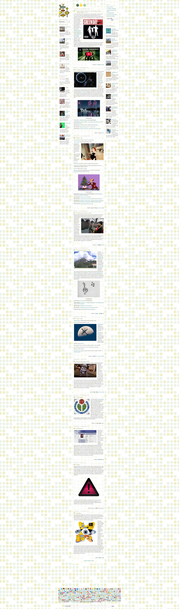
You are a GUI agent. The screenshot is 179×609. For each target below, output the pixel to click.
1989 (95, 596)
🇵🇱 (64, 595)
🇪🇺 (75, 590)
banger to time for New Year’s (86, 196)
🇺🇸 (70, 589)
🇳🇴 (62, 592)
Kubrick (103, 595)
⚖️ (92, 356)
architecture (61, 591)
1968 (78, 594)
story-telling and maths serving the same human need (89, 307)
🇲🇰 (92, 600)
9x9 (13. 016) (67, 99)
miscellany (79, 513)
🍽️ (97, 356)
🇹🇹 (99, 601)
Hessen (117, 591)
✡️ (118, 596)
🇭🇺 (120, 596)
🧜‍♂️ (76, 596)
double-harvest (76, 143)
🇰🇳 (66, 601)
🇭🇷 (94, 595)
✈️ (95, 356)
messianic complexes (83, 121)
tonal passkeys (82, 302)
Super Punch (81, 343)
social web (86, 271)
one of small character (91, 121)
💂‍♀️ (59, 597)
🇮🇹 (120, 588)
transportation (103, 592)
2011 (72, 601)
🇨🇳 (71, 591)
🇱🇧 (118, 592)
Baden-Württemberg (102, 597)
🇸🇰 (102, 598)
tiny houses (81, 128)
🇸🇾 (76, 597)
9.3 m (75, 162)
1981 (66, 596)
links (91, 126)
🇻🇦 (73, 594)
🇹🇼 (78, 597)
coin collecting (83, 309)
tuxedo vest (91, 203)
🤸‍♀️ (106, 596)
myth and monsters (83, 590)
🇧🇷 (92, 599)
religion (84, 592)
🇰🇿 (107, 599)
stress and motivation (96, 128)
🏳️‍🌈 (103, 591)
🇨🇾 (71, 599)
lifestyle (110, 590)
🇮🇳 (99, 598)
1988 (61, 599)
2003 (80, 599)
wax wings (75, 170)
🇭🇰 (89, 597)
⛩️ (72, 600)
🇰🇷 (70, 597)
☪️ (80, 596)
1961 (113, 595)
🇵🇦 (65, 599)
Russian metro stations (87, 128)
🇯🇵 (62, 590)
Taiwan (81, 503)
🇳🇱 (102, 591)
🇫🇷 (94, 356)
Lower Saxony (77, 601)
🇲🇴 (73, 600)
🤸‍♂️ (111, 600)
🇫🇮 (100, 595)
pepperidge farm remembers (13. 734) (114, 51)
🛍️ (103, 596)
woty (74, 168)
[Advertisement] (92, 576)
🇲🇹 (100, 599)
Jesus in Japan (81, 201)
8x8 (66, 75)
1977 (74, 597)
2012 (63, 601)
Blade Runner (115, 598)
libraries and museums (95, 590)
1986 (94, 597)
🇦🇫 (69, 599)
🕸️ (110, 599)
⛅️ (106, 595)
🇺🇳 (65, 595)
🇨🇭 (87, 591)
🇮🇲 (62, 599)
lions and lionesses (88, 201)
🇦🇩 (75, 600)
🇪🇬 (88, 597)
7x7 (66, 51)
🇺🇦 (98, 244)
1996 (115, 599)
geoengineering (76, 345)
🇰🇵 (82, 597)
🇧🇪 (59, 594)
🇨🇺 (113, 596)
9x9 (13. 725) (114, 119)
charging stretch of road (84, 198)
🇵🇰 (106, 597)
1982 (78, 596)
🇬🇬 (97, 600)
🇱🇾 (81, 599)
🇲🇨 (79, 600)
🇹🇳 (103, 600)
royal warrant (76, 165)
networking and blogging (72, 598)
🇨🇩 (66, 600)
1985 (97, 595)
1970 (109, 594)
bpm (74, 347)
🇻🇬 (100, 601)
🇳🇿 (100, 598)
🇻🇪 (84, 598)
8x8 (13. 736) (114, 129)
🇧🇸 (82, 601)
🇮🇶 (91, 597)
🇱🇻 (77, 600)
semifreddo (76, 322)
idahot (78, 464)
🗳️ (99, 244)
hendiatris (67, 87)
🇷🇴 (101, 600)
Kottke (86, 168)
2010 (70, 601)
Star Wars (84, 591)
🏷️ (66, 590)
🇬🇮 (117, 600)
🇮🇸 (67, 592)
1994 (78, 599)
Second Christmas (83, 203)
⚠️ (105, 595)
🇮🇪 (87, 592)
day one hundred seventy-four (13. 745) (114, 108)
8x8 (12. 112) (79, 138)
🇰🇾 (92, 601)
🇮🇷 (77, 591)
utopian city (76, 303)
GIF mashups (81, 303)
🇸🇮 (84, 599)
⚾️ (98, 599)
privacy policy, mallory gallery (112, 14)
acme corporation (77, 141)
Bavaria (111, 591)
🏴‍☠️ (88, 596)
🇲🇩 (67, 600)
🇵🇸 (60, 594)
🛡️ (78, 592)
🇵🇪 (96, 601)
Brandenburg (88, 600)
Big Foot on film (81, 300)
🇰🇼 (94, 599)
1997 (117, 599)
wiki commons (80, 397)
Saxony (66, 594)
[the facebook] (80, 428)
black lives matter (110, 6)
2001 (113, 597)
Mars (99, 594)
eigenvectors (67, 63)
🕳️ (92, 591)
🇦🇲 (91, 599)
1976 (74, 595)
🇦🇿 (112, 600)
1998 (120, 599)
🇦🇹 (73, 592)
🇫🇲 (116, 600)
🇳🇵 (100, 600)
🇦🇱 (63, 600)
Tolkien (110, 596)
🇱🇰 (107, 600)
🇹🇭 (102, 600)
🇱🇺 (108, 599)
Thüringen (85, 594)
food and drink (103, 594)
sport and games (78, 595)
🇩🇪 (64, 589)
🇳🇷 (109, 600)
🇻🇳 (115, 597)
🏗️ (98, 596)
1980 (93, 596)
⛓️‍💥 (97, 64)
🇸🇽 (98, 601)
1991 (96, 597)
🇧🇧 (113, 600)
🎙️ (95, 313)
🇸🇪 (60, 592)
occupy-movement (92, 309)
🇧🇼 (115, 600)
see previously (84, 92)
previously (76, 171)
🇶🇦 (107, 598)
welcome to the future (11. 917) (83, 250)
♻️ (99, 595)
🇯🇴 (106, 599)
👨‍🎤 (88, 595)
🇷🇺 (72, 590)
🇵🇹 (83, 596)
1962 (106, 600)
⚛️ (104, 590)
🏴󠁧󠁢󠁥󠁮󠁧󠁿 (62, 596)
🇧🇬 (64, 600)
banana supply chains (83, 126)
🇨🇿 (95, 592)
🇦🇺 (114, 597)
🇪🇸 (81, 592)
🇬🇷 (69, 591)
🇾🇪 (120, 598)
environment (116, 590)
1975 (94, 594)
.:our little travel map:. (110, 12)
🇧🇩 (80, 601)
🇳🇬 (95, 601)
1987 (62, 597)
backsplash (76, 348)
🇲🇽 (92, 592)
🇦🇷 (102, 599)
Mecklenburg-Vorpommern (93, 598)
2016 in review (99, 198)
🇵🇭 (97, 601)
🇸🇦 (99, 596)
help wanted (114, 28)
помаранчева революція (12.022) (84, 213)
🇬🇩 (65, 601)
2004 (103, 64)
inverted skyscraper (78, 123)
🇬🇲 (90, 601)
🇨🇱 (76, 600)
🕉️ (85, 598)
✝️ (118, 588)
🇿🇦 (68, 600)
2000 (90, 599)
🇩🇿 (87, 601)
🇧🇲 (64, 601)
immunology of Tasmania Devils (86, 305)
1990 (108, 596)
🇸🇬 (82, 599)
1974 (70, 595)
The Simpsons (115, 592)
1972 (96, 594)
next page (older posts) (88, 560)
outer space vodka (92, 198)
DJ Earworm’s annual (82, 193)
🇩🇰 (87, 594)
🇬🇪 (85, 599)
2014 (74, 601)
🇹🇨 (67, 601)
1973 (81, 594)
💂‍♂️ (92, 595)
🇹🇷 (120, 591)
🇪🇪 (82, 598)
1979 (66, 598)
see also (93, 214)
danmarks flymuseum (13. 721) (114, 40)
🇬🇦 (89, 601)
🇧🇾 (83, 601)
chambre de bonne (77, 320)
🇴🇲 (64, 599)
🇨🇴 (86, 601)
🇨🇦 (105, 590)
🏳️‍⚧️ (64, 597)
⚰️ (88, 592)
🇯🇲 (62, 600)
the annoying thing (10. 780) (83, 361)
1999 (68, 596)
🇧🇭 (103, 599)
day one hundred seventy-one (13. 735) (114, 95)
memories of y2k (98, 121)
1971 (111, 594)
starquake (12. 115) (81, 69)
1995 (113, 599)
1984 (115, 595)
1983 (82, 596)
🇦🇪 (86, 597)
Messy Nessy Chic (77, 351)
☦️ (89, 594)
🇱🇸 (93, 601)
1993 (111, 598)
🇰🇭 (91, 601)
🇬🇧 (75, 589)
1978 (67, 597)
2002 (85, 600)
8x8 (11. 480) (79, 318)
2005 (61, 601)
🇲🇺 (108, 600)
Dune (71, 596)
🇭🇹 (104, 599)
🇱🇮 (98, 600)
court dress (99, 332)
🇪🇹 (88, 601)
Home (93, 560)
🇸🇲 (93, 600)
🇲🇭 (120, 600)
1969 (75, 594)
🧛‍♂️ (84, 597)
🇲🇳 (99, 599)
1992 (61, 598)
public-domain (101, 399)
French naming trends (99, 302)
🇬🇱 (108, 595)
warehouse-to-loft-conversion (79, 350)
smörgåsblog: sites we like (111, 8)
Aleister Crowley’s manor (97, 201)
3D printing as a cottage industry (85, 200)
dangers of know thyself (91, 302)
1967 (81, 598)
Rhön (71, 592)
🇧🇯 (81, 601)
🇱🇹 (118, 600)
